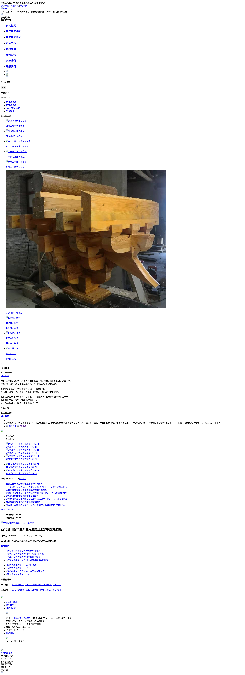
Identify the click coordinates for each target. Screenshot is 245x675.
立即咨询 (5, 376)
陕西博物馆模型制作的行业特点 (21, 565)
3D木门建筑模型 (13, 108)
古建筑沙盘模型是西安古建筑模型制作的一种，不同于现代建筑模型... (37, 493)
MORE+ (22, 479)
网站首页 (11, 25)
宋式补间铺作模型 (14, 313)
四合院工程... (12, 359)
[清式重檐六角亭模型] (16, 121)
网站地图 (5, 6)
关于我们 (11, 60)
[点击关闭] (1, 648)
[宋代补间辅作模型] (15, 131)
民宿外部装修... (13, 328)
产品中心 (11, 43)
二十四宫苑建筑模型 (15, 157)
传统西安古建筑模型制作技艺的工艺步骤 (25, 554)
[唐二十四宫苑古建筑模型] (18, 141)
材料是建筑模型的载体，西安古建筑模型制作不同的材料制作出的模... (37, 487)
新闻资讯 (11, 54)
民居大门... (57, 590)
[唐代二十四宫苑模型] (16, 162)
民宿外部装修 (12, 323)
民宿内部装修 (12, 338)
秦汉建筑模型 (13, 31)
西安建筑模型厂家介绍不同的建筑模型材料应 (27, 560)
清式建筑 (10, 111)
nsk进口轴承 (11, 602)
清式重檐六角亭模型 (15, 126)
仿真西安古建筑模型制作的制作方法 (23, 557)
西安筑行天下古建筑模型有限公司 (21, 447)
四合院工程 (11, 354)
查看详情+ (5, 546)
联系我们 (24, 6)
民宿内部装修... (13, 343)
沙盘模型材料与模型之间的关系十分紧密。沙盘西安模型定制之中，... (37, 505)
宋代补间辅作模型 (14, 136)
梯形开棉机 (11, 608)
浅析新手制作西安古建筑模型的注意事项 (25, 571)
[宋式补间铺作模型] (86, 308)
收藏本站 (15, 6)
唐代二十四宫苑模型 (15, 167)
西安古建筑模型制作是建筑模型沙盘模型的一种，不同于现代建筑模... (37, 499)
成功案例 (11, 49)
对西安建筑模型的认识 (17, 568)
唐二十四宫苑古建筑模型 (17, 146)
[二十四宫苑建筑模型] (16, 151)
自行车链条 (11, 605)
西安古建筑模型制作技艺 (18, 574)
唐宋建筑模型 (13, 37)
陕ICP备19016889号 (23, 618)
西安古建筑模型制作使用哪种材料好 (23, 551)
